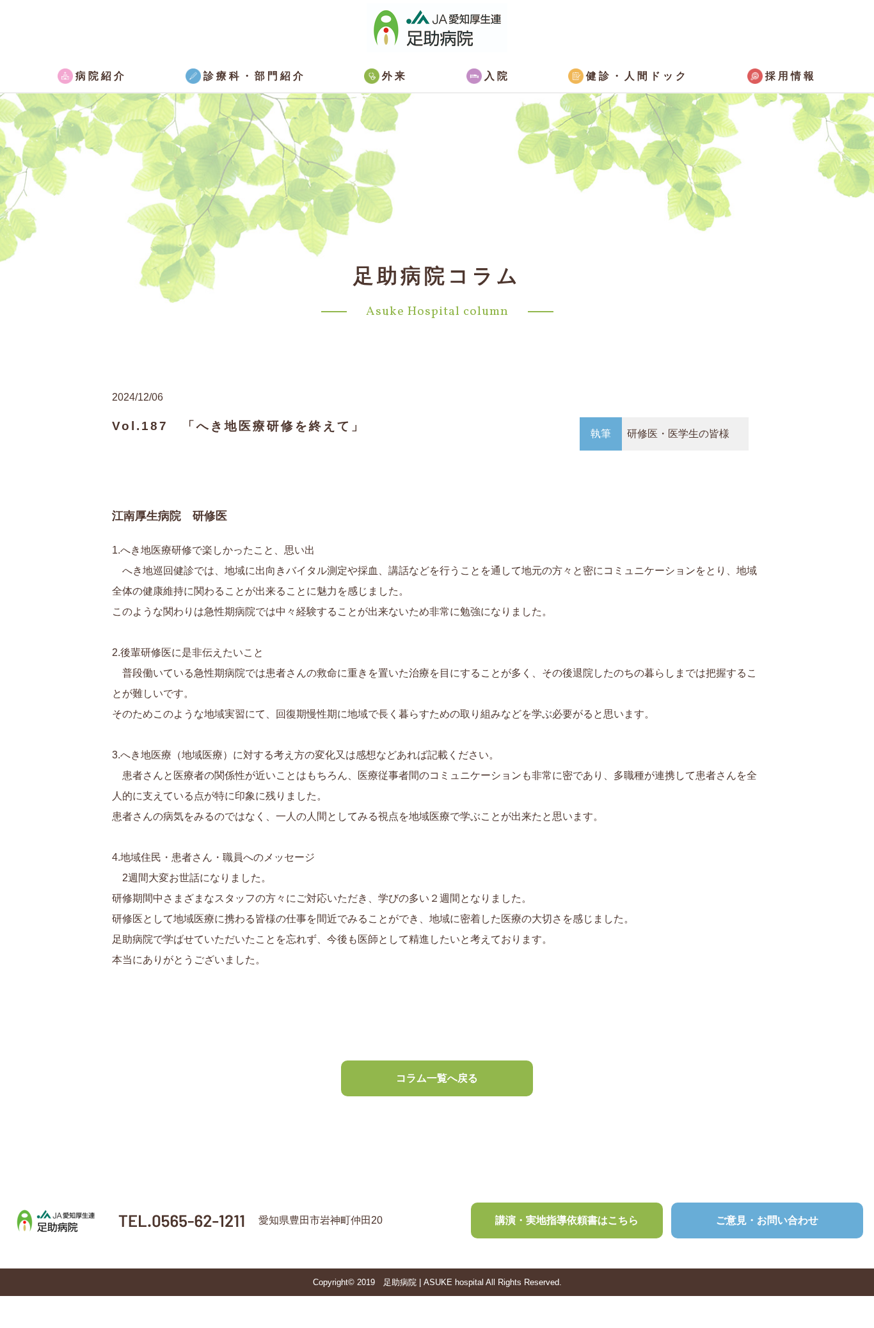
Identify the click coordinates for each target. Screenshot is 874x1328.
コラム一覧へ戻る (437, 1078)
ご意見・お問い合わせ (767, 1220)
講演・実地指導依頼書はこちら (567, 1220)
